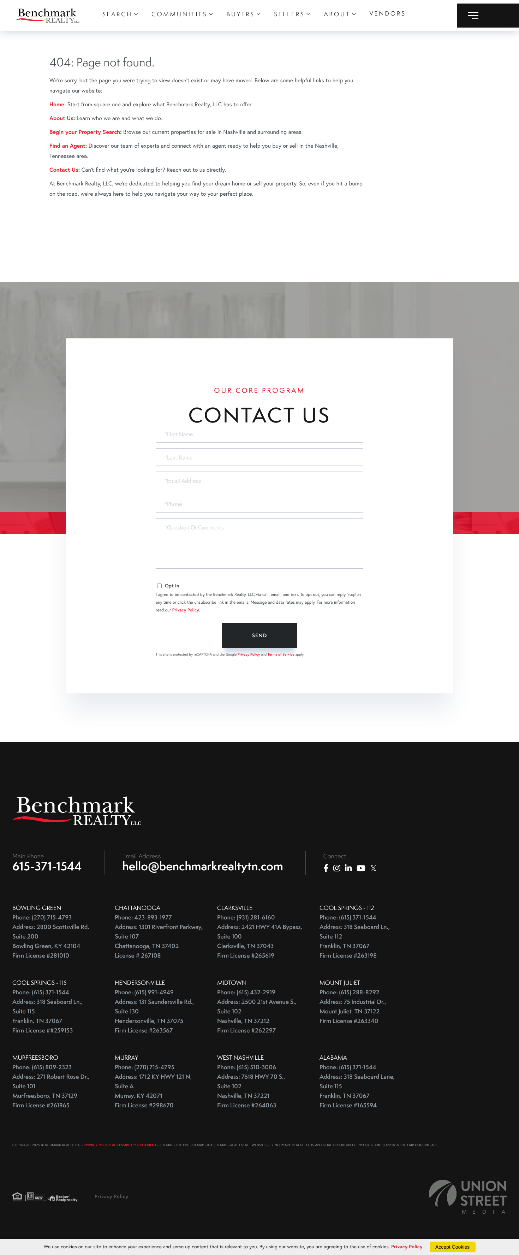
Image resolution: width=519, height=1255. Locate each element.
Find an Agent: (68, 145)
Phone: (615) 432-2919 (246, 992)
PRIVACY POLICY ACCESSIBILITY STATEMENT (120, 1145)
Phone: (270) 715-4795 (144, 1067)
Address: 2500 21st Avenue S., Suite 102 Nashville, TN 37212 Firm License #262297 (257, 1016)
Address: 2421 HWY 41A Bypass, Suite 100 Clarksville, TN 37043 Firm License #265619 (259, 941)
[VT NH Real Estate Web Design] (468, 1197)
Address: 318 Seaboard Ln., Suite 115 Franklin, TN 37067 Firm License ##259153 (47, 1016)
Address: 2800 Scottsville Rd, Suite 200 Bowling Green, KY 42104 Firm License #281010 (50, 941)
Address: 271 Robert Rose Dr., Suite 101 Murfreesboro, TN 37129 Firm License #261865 (50, 1091)
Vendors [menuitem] (387, 13)
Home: (57, 104)
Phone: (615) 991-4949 (144, 992)
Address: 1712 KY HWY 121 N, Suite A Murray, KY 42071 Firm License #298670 (153, 1091)
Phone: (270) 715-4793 (42, 917)
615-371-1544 (47, 866)
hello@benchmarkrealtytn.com (203, 866)
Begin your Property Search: (85, 132)
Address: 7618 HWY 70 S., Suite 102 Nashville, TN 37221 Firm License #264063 (251, 1091)
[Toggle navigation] (488, 16)
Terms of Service (281, 654)
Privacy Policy (185, 610)
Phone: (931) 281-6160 (246, 917)
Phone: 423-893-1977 (143, 917)
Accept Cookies (452, 1247)
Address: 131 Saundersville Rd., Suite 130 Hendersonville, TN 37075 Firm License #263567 (154, 1016)
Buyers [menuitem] (241, 14)
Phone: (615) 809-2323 (42, 1067)
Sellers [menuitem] (289, 14)
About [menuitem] (337, 14)
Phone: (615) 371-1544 (348, 917)
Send (259, 635)
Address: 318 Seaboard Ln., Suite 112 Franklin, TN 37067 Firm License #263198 (355, 941)
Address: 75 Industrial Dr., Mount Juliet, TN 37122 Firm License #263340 (353, 1011)
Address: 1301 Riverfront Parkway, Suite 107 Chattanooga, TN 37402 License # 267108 (159, 941)
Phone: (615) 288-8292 (349, 992)
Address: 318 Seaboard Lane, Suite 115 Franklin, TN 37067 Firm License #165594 (357, 1091)
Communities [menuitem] (179, 14)
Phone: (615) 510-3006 (246, 1067)
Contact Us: (64, 169)
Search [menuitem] (117, 14)
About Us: (62, 118)
